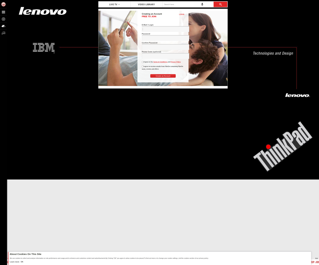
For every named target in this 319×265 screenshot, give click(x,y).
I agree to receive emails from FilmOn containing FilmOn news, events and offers (162, 68)
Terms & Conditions (160, 62)
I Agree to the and (162, 62)
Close (316, 258)
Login (181, 14)
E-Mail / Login (148, 25)
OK (21, 262)
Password (146, 34)
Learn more (15, 262)
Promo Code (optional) (151, 52)
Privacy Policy (176, 62)
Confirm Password (149, 43)
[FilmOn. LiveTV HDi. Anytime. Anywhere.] (3, 4)
